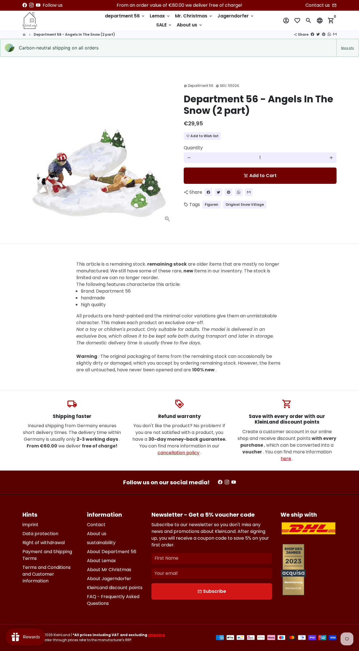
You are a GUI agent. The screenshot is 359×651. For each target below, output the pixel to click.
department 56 (125, 16)
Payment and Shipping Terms (47, 555)
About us (190, 25)
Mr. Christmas (194, 16)
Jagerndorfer (235, 16)
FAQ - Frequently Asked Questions (113, 600)
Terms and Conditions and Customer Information (46, 574)
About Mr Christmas (109, 569)
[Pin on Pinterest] (323, 34)
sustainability (101, 542)
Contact (96, 524)
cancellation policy (178, 452)
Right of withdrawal (43, 542)
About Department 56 (111, 551)
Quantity (193, 147)
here (286, 458)
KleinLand (62, 634)
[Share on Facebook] (312, 34)
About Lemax (101, 560)
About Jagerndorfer (109, 578)
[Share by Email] (335, 34)
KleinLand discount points (114, 587)
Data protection (40, 533)
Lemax (160, 16)
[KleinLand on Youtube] (38, 5)
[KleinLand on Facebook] (24, 5)
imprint (30, 524)
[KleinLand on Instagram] (31, 5)
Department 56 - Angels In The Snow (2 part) (74, 34)
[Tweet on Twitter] (318, 34)
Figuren (211, 204)
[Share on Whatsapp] (329, 34)
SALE (164, 25)
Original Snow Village (244, 204)
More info (347, 47)
